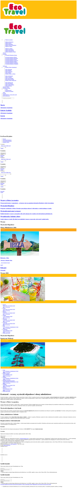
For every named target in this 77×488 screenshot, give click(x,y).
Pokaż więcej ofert (6, 333)
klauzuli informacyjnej (24, 438)
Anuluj (1, 156)
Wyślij (2, 482)
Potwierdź (2, 155)
